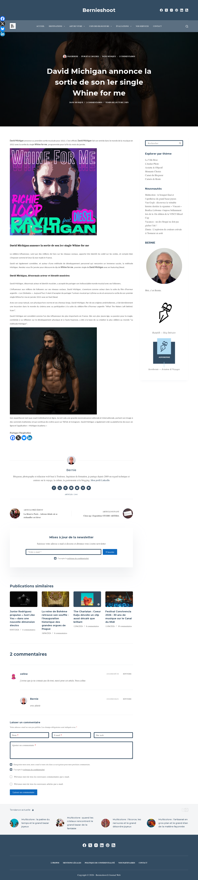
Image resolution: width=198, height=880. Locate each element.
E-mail (58, 735)
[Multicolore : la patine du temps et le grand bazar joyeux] (14, 823)
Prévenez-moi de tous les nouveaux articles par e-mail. (38, 783)
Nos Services (142, 26)
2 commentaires (127, 56)
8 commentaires (60, 633)
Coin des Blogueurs (99, 26)
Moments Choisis (153, 171)
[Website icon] (65, 488)
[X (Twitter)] (166, 10)
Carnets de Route (153, 178)
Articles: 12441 (71, 494)
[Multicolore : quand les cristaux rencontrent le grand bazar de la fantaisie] (60, 823)
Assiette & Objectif (154, 167)
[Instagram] (171, 10)
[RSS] (186, 10)
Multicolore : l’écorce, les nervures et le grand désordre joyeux (127, 823)
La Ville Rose (151, 159)
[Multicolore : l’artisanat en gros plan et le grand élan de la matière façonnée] (151, 823)
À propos (55, 863)
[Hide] (1, 39)
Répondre (127, 674)
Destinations (55, 26)
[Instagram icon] (77, 488)
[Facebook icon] (54, 488)
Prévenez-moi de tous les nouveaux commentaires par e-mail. (42, 776)
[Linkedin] (29, 437)
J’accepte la (73, 558)
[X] (18, 437)
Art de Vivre (75, 26)
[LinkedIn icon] (60, 488)
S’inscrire (110, 551)
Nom (15, 735)
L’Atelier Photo (152, 163)
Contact (157, 26)
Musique (111, 56)
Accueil (40, 26)
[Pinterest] (176, 10)
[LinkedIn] (181, 10)
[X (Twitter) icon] (71, 488)
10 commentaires (125, 626)
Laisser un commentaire (23, 792)
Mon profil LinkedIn (100, 480)
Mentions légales (72, 863)
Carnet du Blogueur (154, 175)
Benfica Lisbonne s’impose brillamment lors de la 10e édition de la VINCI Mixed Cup (164, 214)
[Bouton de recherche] (180, 143)
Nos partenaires (126, 863)
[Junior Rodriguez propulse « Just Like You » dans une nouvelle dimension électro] (23, 599)
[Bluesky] (24, 437)
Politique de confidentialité (100, 863)
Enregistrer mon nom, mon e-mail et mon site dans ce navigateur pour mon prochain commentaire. (52, 764)
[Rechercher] (187, 26)
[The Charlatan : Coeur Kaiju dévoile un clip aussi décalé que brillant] (87, 599)
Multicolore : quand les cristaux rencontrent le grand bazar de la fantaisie (80, 823)
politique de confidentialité (78, 558)
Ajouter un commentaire (24, 745)
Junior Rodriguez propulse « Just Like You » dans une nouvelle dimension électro (22, 618)
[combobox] (162, 143)
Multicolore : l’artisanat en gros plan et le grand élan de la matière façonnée (173, 823)
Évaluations (122, 26)
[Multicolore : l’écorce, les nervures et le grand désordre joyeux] (105, 823)
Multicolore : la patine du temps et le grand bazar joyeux (35, 823)
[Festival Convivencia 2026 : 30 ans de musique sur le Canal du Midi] (119, 599)
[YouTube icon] (89, 488)
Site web (100, 735)
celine (24, 674)
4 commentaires (28, 629)
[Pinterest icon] (83, 488)
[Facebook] (161, 10)
